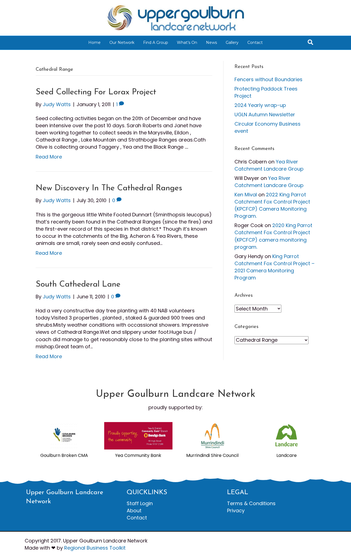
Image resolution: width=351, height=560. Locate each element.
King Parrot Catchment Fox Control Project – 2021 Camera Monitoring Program (274, 267)
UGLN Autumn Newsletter (264, 114)
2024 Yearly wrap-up (260, 105)
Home (94, 42)
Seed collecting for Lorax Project (96, 92)
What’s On (187, 42)
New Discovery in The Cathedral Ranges (109, 188)
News (211, 42)
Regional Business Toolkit (95, 547)
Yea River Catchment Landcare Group (269, 165)
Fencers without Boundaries (268, 79)
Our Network (121, 42)
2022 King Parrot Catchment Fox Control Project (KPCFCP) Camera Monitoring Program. (272, 205)
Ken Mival (245, 194)
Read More (49, 156)
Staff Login (140, 503)
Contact (255, 42)
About (134, 510)
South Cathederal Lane (78, 284)
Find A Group (155, 42)
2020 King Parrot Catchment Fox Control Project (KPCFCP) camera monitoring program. (273, 236)
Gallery (232, 42)
